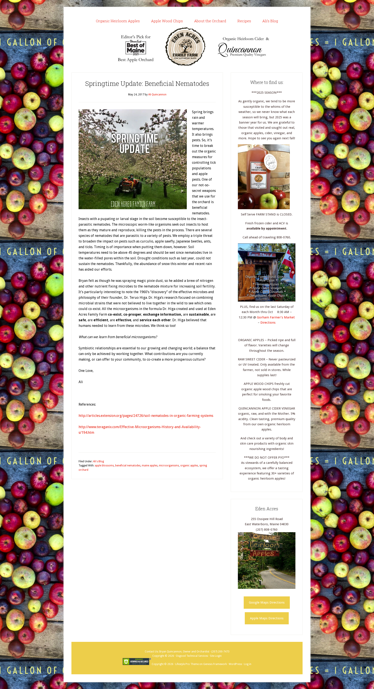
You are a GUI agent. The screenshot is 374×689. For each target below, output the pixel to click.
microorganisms (169, 465)
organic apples (189, 465)
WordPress (235, 664)
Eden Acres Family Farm (187, 46)
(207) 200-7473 (220, 651)
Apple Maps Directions (267, 618)
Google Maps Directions (267, 602)
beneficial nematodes (127, 465)
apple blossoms (104, 465)
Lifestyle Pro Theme (187, 664)
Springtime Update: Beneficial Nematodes (147, 83)
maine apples (150, 465)
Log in (247, 664)
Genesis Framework (215, 664)
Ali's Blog (98, 461)
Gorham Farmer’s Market (276, 317)
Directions (268, 322)
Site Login (216, 655)
